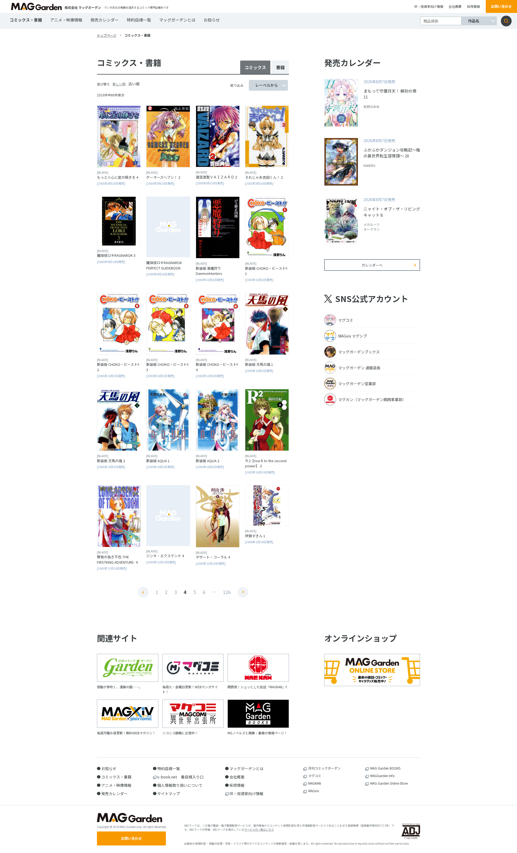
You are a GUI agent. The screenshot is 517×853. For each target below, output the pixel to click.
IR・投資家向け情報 (428, 6)
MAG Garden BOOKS (385, 768)
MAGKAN (314, 783)
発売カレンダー (104, 20)
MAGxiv (313, 790)
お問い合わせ (501, 6)
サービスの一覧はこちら (259, 829)
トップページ (106, 35)
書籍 (280, 67)
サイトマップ (168, 793)
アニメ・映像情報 (66, 20)
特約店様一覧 (139, 20)
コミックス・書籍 (26, 20)
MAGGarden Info (382, 775)
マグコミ (314, 775)
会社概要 (455, 6)
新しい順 (119, 84)
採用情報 (473, 6)
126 (227, 591)
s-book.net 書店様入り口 (180, 777)
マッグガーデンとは (177, 20)
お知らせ (212, 20)
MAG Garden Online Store (389, 783)
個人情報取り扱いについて (179, 785)
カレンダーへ (372, 265)
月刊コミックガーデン (324, 768)
